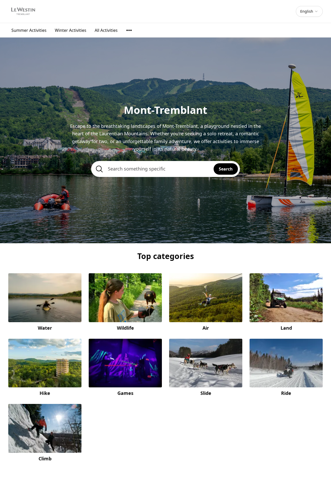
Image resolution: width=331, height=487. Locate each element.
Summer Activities (29, 30)
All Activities (106, 30)
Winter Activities (70, 30)
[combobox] (309, 11)
